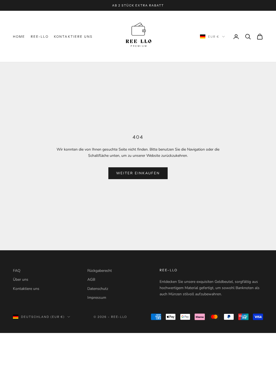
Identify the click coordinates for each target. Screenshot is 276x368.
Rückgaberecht (99, 270)
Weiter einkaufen (138, 173)
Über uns (20, 279)
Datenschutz (97, 288)
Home (19, 36)
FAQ (16, 270)
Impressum (96, 297)
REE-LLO (40, 36)
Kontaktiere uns (73, 36)
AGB (91, 279)
